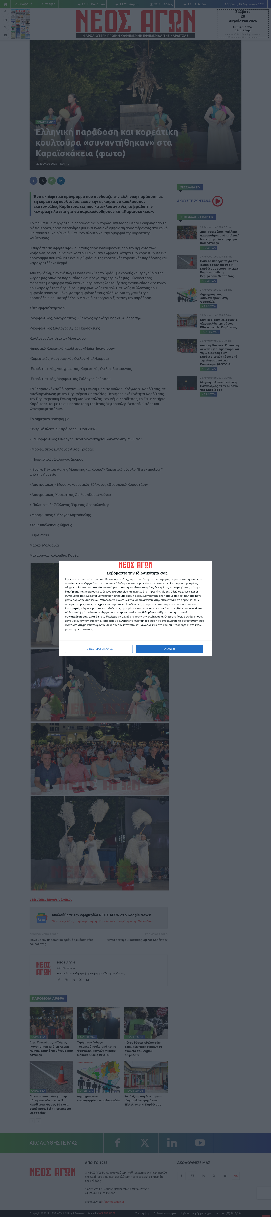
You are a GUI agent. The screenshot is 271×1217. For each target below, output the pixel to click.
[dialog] (135, 609)
